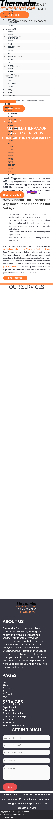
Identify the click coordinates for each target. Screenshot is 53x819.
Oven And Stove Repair (12, 32)
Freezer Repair (11, 63)
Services (12, 19)
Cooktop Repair (11, 76)
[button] (8, 101)
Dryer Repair (10, 707)
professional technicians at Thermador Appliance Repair (26, 249)
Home (10, 11)
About (6, 685)
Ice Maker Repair (10, 56)
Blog (10, 89)
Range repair (10, 70)
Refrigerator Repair (13, 24)
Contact (11, 95)
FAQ (10, 92)
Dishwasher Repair (13, 39)
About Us (9, 107)
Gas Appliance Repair (12, 84)
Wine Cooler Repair (11, 47)
